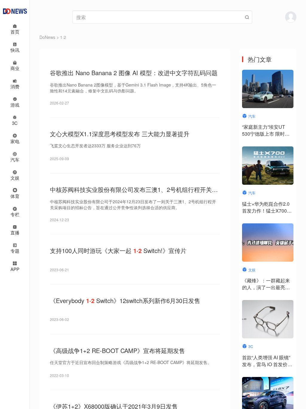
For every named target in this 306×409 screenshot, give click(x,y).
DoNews (47, 37)
